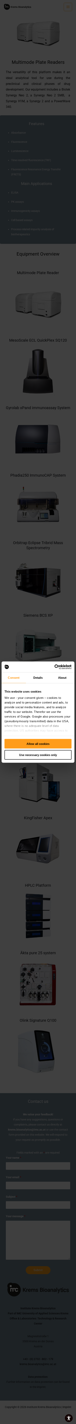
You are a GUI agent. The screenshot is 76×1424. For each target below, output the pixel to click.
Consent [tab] (13, 677)
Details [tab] (38, 677)
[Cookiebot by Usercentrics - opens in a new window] (55, 666)
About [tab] (62, 677)
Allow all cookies (38, 743)
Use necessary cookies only (38, 754)
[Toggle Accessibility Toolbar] (69, 1418)
